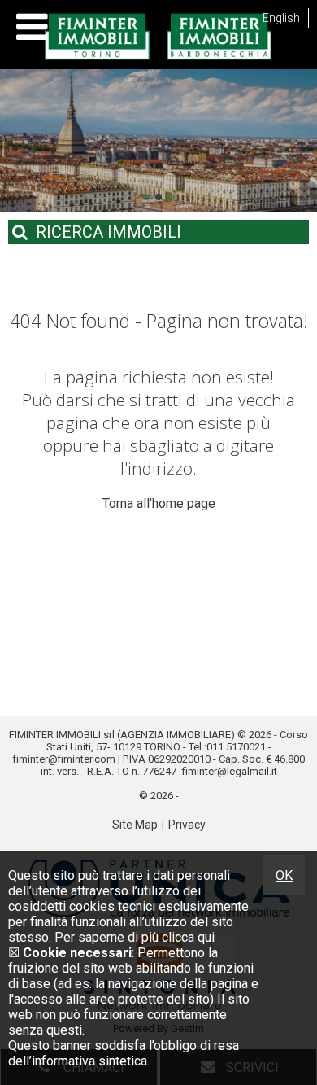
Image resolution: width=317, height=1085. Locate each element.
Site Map (135, 824)
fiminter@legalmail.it (229, 771)
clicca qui (188, 937)
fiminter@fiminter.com (64, 759)
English (281, 17)
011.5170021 (236, 747)
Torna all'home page (158, 503)
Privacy (187, 824)
